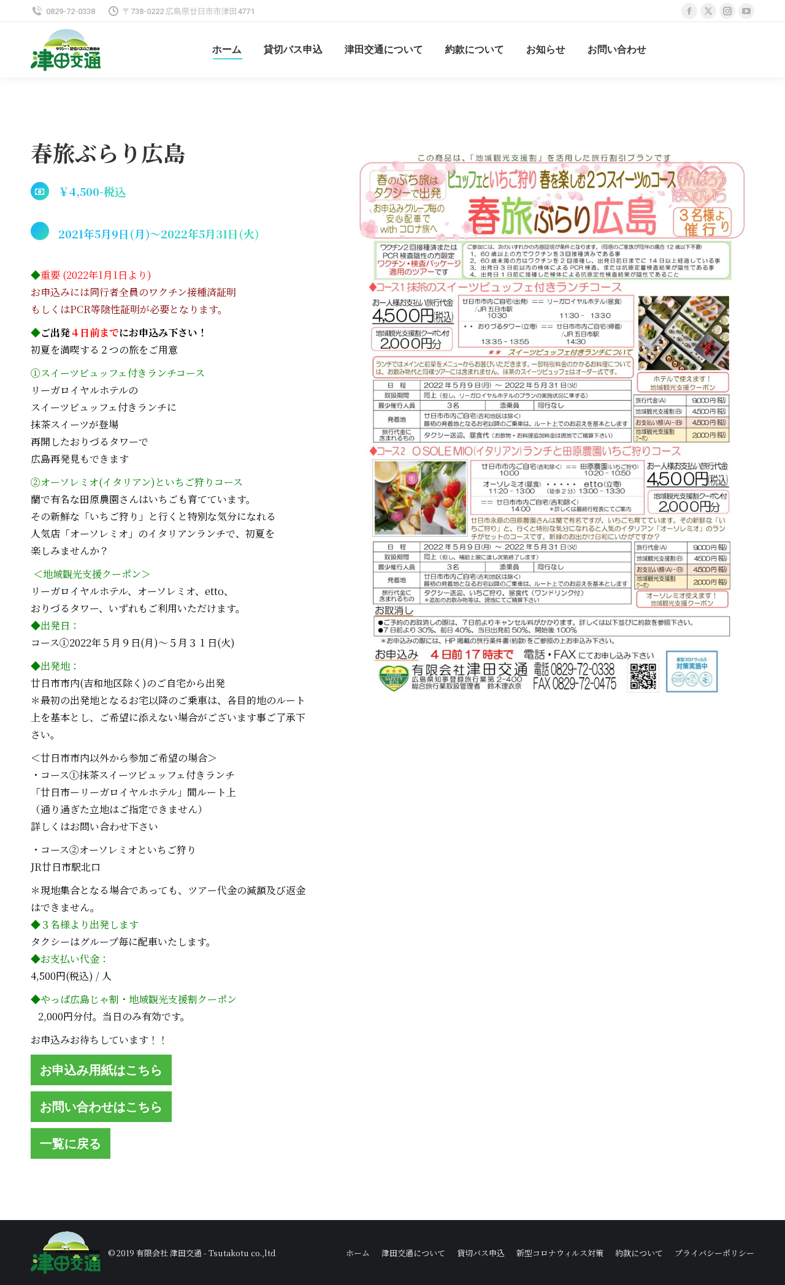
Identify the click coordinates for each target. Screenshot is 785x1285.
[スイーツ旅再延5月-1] (550, 427)
